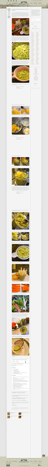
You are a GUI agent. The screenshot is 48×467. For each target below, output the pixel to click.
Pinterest (11, 0)
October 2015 (37, 54)
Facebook (8, 0)
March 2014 (32, 62)
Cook (10, 3)
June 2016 (37, 51)
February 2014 (37, 62)
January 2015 (32, 58)
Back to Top (44, 455)
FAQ (35, 0)
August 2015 (37, 55)
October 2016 (37, 49)
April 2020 (37, 33)
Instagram (16, 0)
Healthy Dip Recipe (19, 408)
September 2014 (33, 60)
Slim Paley (36, 75)
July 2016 (32, 51)
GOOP (36, 72)
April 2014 (37, 61)
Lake (7, 3)
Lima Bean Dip (23, 408)
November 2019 (32, 35)
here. (24, 392)
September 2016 (33, 50)
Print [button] (25, 362)
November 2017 (32, 44)
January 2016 (32, 53)
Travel (31, 3)
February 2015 (37, 57)
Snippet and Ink (35, 76)
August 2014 (37, 60)
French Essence (35, 71)
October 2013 (37, 64)
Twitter (13, 0)
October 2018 (37, 40)
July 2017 (32, 46)
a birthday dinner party (25, 13)
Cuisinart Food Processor (24, 407)
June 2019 (37, 37)
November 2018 (32, 40)
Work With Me (40, 0)
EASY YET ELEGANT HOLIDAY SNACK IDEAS (25, 413)
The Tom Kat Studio (36, 79)
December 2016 (37, 48)
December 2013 (37, 63)
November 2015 (32, 54)
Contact (37, 0)
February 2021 (32, 32)
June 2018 (37, 42)
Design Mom (36, 70)
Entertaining (15, 408)
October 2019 (37, 35)
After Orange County (24, 3)
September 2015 (33, 55)
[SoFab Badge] (35, 83)
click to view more (36, 80)
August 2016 (37, 50)
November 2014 (32, 59)
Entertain (40, 3)
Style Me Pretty (35, 77)
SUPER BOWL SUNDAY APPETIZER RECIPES (13, 416)
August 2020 (37, 32)
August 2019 (37, 36)
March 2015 (32, 57)
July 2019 (32, 37)
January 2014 (32, 63)
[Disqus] (18, 429)
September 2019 (33, 36)
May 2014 (32, 61)
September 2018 (33, 41)
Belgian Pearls (35, 68)
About (33, 0)
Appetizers (19, 407)
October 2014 (37, 59)
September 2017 (33, 45)
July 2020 (32, 33)
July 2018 (32, 42)
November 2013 (32, 64)
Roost (36, 74)
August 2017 (37, 45)
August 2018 (37, 41)
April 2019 (37, 38)
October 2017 (37, 44)
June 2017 (37, 46)
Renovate (35, 3)
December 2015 (37, 53)
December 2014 (37, 58)
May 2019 (32, 38)
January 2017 (32, 48)
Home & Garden (14, 3)
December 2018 (37, 39)
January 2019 (32, 39)
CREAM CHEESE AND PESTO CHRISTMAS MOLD (13, 413)
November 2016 (32, 49)
